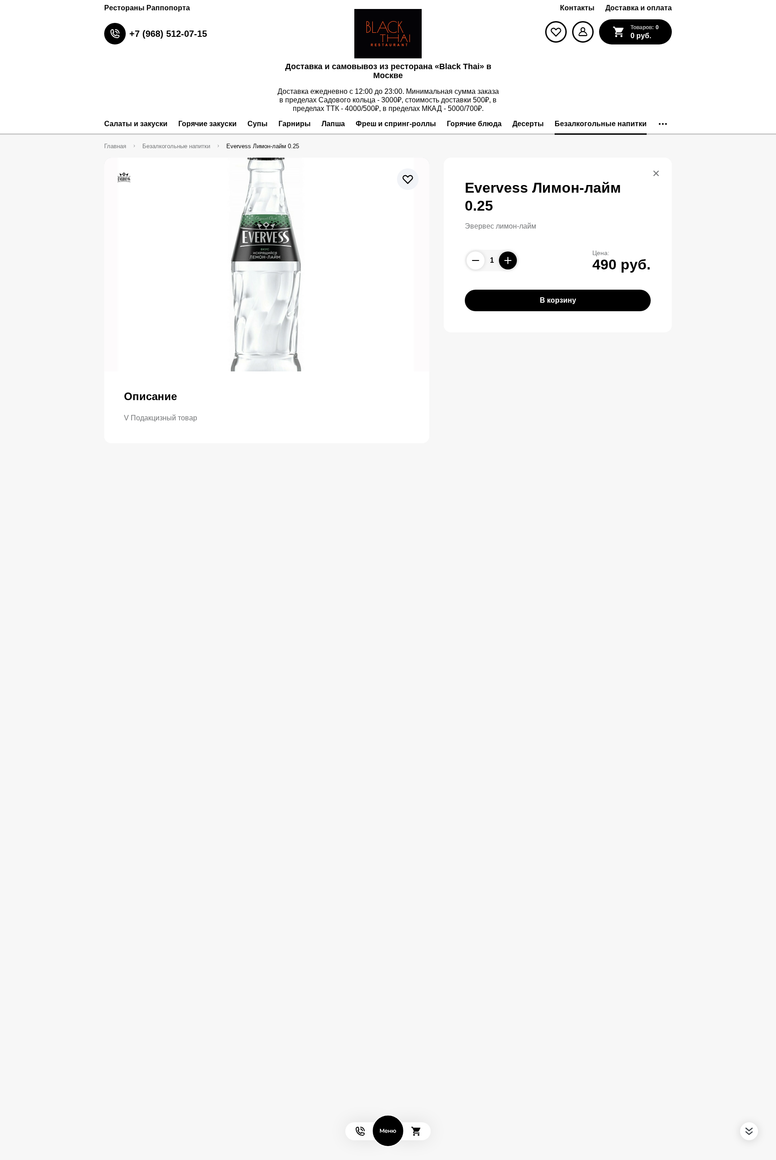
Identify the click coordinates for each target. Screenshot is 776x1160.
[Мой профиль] (583, 32)
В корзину (558, 300)
